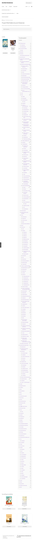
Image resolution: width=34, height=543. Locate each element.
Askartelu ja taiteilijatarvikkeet (26, 64)
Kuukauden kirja (23, 361)
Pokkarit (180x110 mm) (25, 140)
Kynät (23, 72)
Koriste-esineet (24, 220)
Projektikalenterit (26, 279)
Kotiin (22, 215)
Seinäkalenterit (25, 281)
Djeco (21, 389)
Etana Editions (22, 390)
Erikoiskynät (23, 45)
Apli (21, 451)
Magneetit (23, 310)
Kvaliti (21, 404)
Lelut (23, 228)
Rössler (22, 473)
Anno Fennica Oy (22, 57)
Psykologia (25, 172)
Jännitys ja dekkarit (26, 196)
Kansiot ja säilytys (25, 286)
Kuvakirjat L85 (25, 114)
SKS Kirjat (21, 432)
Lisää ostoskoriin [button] (9, 508)
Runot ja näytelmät (26, 202)
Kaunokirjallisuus (26, 198)
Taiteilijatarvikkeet (25, 86)
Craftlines (21, 387)
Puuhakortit (22, 418)
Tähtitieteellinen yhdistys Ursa (24, 437)
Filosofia (24, 148)
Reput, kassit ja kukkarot (26, 223)
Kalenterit (23, 274)
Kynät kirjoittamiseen (25, 299)
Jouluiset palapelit (26, 247)
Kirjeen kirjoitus (24, 294)
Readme (21, 420)
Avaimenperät (24, 216)
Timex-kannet (22, 445)
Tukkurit (21, 447)
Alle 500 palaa (25, 244)
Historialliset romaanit (26, 190)
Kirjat (22, 94)
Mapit (22, 50)
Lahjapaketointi (24, 304)
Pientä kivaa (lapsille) (25, 260)
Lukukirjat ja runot (25, 368)
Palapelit (23, 230)
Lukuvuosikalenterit (26, 276)
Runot (24, 101)
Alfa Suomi (21, 53)
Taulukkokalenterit (26, 284)
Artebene (22, 452)
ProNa (22, 471)
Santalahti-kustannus (23, 428)
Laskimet (23, 305)
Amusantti (22, 449)
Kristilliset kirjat (25, 111)
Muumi (22, 225)
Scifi (24, 207)
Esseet (24, 187)
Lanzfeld (22, 466)
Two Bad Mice (23, 478)
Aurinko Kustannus (7, 3)
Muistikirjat (24, 312)
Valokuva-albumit (25, 334)
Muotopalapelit (25, 249)
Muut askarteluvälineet (25, 79)
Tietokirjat (24, 375)
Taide (24, 174)
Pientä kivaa (24, 259)
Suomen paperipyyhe (24, 476)
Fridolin (22, 459)
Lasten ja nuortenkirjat (24, 363)
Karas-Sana (21, 397)
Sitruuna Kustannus (23, 430)
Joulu (22, 93)
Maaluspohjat (24, 75)
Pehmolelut (24, 255)
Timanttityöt (24, 264)
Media (17, 13)
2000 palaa (25, 235)
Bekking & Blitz (23, 456)
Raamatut (23, 358)
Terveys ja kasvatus (26, 179)
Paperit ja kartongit (25, 80)
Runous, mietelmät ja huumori (25, 377)
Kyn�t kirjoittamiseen (23, 406)
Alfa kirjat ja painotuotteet (25, 55)
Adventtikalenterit (25, 267)
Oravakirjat (23, 440)
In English (10, 6)
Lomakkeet (24, 309)
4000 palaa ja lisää (26, 239)
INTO (21, 394)
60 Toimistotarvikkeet (23, 48)
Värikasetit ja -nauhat (25, 336)
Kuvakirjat (23, 103)
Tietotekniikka (25, 183)
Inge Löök (22, 461)
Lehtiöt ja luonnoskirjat (25, 73)
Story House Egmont (23, 433)
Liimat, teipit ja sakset (25, 307)
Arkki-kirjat (23, 351)
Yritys (6, 6)
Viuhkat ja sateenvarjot (24, 343)
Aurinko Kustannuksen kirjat (24, 345)
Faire (20, 392)
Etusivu (3, 6)
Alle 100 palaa (25, 240)
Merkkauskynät (23, 46)
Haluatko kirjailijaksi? (5, 16)
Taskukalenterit (25, 283)
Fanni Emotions (23, 457)
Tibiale (21, 444)
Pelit (23, 257)
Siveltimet (23, 85)
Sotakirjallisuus (25, 208)
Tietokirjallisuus (24, 144)
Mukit (23, 317)
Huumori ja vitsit (25, 195)
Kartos (21, 399)
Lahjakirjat (24, 354)
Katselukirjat (24, 98)
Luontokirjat (25, 168)
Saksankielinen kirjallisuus (24, 425)
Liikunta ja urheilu (26, 166)
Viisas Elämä (22, 483)
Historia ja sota (25, 154)
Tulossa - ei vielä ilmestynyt (25, 382)
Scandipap (22, 475)
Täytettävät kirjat (26, 177)
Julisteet (23, 272)
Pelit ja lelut (23, 227)
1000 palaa (25, 232)
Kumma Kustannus (23, 401)
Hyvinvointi (25, 156)
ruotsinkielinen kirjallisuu (24, 423)
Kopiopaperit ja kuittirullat (26, 296)
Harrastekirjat (25, 150)
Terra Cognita (22, 442)
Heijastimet (24, 218)
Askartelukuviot (24, 68)
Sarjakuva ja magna (26, 205)
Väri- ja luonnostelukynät (26, 88)
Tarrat (23, 332)
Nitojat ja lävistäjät (25, 322)
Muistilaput (24, 314)
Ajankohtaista (23, 346)
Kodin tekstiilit (23, 210)
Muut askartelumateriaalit (26, 77)
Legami (22, 468)
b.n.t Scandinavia (23, 454)
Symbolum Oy (22, 435)
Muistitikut (24, 316)
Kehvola (22, 463)
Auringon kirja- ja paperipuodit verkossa (8, 13)
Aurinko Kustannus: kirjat (5, 9)
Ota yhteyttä (0, 245)
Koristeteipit (24, 70)
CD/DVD (23, 96)
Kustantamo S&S (22, 402)
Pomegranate (22, 416)
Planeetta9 (21, 413)
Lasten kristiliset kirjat (25, 356)
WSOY (21, 487)
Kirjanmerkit (24, 292)
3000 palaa (25, 237)
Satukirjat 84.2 (25, 137)
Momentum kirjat (22, 408)
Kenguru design (23, 464)
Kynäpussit (24, 297)
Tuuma (21, 480)
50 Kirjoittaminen (22, 43)
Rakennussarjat (25, 253)
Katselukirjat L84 (26, 109)
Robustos (21, 421)
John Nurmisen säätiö (23, 396)
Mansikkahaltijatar (25, 370)
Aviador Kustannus (23, 385)
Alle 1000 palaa (25, 242)
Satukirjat (24, 135)
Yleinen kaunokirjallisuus (26, 185)
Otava (21, 409)
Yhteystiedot (15, 6)
